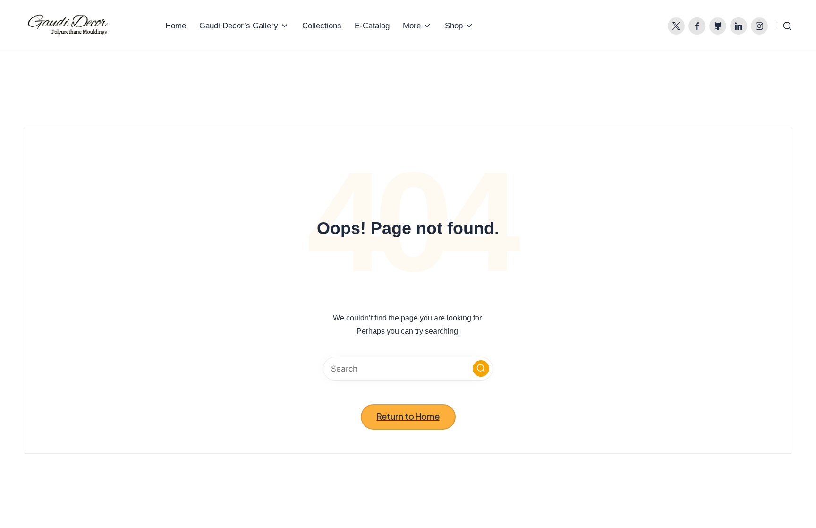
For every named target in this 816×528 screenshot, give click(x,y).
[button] (481, 368)
